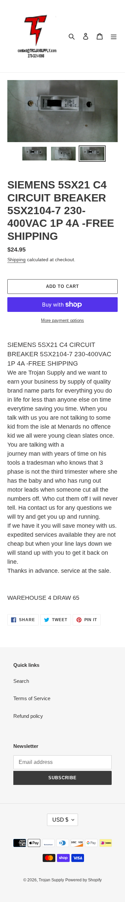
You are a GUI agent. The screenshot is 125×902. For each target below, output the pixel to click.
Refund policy (28, 716)
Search (21, 681)
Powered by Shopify (83, 880)
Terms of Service (31, 698)
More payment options (62, 320)
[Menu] (114, 36)
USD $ (60, 820)
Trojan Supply (51, 880)
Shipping (16, 259)
